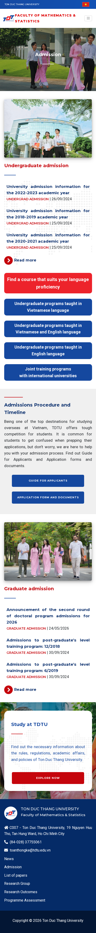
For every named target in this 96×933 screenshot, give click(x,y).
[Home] (9, 18)
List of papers (15, 875)
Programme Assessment (24, 900)
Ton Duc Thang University (22, 4)
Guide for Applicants (48, 480)
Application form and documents (48, 497)
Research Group (17, 883)
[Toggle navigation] (88, 18)
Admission (13, 867)
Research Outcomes (20, 892)
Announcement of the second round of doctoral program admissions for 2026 (48, 615)
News (9, 859)
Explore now (48, 778)
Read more (25, 260)
